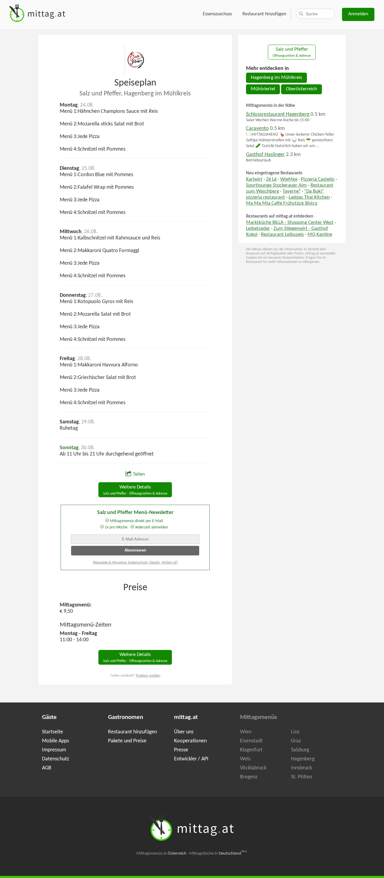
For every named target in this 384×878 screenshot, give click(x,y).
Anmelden (358, 14)
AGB (46, 768)
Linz (295, 732)
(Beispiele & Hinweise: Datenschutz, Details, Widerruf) (135, 562)
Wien (245, 732)
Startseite (52, 732)
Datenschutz (55, 759)
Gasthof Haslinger (265, 154)
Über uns (184, 732)
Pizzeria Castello (317, 179)
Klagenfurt (251, 750)
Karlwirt (254, 179)
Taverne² (292, 191)
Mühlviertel (263, 89)
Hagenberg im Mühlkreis (276, 77)
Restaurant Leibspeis (282, 234)
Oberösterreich (301, 89)
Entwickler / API (191, 759)
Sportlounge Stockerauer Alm (276, 185)
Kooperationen (190, 741)
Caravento (257, 128)
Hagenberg (302, 759)
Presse (181, 750)
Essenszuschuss (217, 14)
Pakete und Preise (127, 741)
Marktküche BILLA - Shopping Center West (290, 222)
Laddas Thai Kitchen (309, 197)
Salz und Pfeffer (292, 52)
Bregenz (248, 777)
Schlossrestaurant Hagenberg (277, 114)
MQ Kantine (320, 234)
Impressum (54, 750)
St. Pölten (301, 777)
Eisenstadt (251, 741)
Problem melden (148, 676)
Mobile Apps (55, 741)
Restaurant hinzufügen (264, 14)
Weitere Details (135, 490)
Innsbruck (301, 768)
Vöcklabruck (253, 768)
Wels (245, 759)
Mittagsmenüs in (161, 853)
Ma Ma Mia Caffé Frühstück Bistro (281, 203)
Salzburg (300, 750)
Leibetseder (258, 228)
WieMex (288, 179)
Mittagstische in (218, 853)
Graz (296, 741)
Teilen (139, 474)
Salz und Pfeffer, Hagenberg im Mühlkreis (135, 93)
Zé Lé (271, 179)
